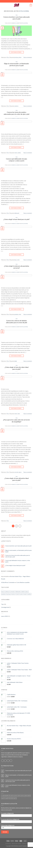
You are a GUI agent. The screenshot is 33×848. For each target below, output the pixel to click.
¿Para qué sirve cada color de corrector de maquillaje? (16, 421)
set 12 (3, 798)
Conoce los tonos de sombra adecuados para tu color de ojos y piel (16, 113)
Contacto (25, 843)
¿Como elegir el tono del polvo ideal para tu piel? (16, 479)
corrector (16, 472)
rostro (16, 152)
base (16, 259)
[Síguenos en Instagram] (5, 760)
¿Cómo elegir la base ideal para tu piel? (16, 219)
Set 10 (29, 795)
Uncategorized (5, 607)
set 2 (12, 795)
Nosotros (8, 843)
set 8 (25, 795)
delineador (17, 213)
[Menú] (2, 5)
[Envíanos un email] (8, 760)
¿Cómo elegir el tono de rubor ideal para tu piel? (16, 368)
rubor (18, 413)
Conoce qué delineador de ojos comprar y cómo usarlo (16, 160)
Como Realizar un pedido (23, 582)
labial (16, 361)
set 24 (7, 798)
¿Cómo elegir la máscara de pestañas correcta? (16, 267)
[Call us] (11, 760)
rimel (20, 314)
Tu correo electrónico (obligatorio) (10, 819)
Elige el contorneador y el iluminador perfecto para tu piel (16, 64)
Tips (16, 15)
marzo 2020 (4, 616)
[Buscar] (28, 5)
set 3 (15, 795)
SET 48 (10, 798)
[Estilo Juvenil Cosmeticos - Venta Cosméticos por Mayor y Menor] (16, 5)
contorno (16, 106)
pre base (16, 57)
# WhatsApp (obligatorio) (7, 825)
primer (20, 57)
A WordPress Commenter (8, 582)
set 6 (22, 795)
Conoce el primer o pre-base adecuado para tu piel (16, 18)
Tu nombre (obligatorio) (7, 813)
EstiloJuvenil (24, 11)
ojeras (20, 472)
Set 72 (15, 798)
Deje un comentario (27, 57)
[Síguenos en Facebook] (2, 760)
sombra (19, 152)
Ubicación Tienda (16, 843)
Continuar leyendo (16, 52)
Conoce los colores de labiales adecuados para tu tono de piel (16, 321)
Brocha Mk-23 (6, 795)
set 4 (19, 795)
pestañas (16, 314)
